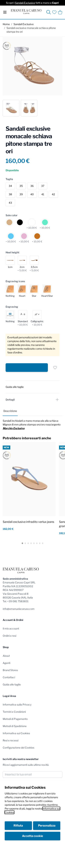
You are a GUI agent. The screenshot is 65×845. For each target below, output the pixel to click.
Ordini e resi (9, 635)
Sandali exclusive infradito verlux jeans (28, 522)
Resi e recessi (10, 740)
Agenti (6, 662)
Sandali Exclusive (25, 2)
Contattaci (9, 677)
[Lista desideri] (54, 12)
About (6, 655)
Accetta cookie (32, 836)
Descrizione (10, 410)
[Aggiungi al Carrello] (27, 367)
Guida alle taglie (12, 684)
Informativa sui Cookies (16, 733)
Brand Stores (10, 670)
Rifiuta (18, 825)
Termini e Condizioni (14, 711)
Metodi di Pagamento (15, 718)
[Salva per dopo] (55, 367)
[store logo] (26, 11)
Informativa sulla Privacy (17, 704)
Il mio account (11, 628)
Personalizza (46, 825)
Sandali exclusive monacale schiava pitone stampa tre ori (31, 29)
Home (6, 24)
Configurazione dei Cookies (18, 747)
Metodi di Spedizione (15, 726)
